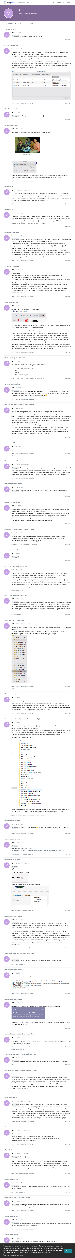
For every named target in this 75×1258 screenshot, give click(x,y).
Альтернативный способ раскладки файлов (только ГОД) (22, 719)
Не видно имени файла (11, 109)
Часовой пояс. (9, 186)
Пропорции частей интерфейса (14, 620)
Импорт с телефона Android (13, 483)
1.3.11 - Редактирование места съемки (16, 566)
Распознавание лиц (10, 29)
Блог (28, 2)
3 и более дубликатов (11, 45)
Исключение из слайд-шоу (12, 461)
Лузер (16, 827)
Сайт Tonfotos (21, 2)
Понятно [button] (68, 1250)
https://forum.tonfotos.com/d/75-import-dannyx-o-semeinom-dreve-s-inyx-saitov (38, 850)
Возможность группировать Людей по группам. (19, 405)
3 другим (33, 378)
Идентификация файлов (12, 384)
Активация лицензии (11, 1179)
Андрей (16, 36)
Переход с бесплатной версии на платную (17, 1150)
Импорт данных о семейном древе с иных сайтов (19, 953)
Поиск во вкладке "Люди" (12, 302)
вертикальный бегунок (12, 443)
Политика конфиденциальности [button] (13, 1255)
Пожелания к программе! (12, 820)
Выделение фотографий (12, 232)
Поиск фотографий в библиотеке (15, 358)
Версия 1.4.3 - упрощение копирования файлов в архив (21, 1054)
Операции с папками (11, 1097)
